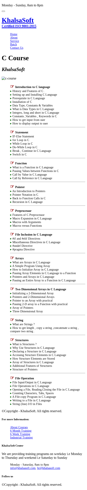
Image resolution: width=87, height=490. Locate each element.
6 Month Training (20, 430)
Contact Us (16, 47)
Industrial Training (21, 437)
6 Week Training (20, 434)
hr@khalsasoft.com (48, 468)
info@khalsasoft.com (22, 468)
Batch (13, 44)
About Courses (19, 427)
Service (14, 41)
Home (13, 34)
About (14, 37)
